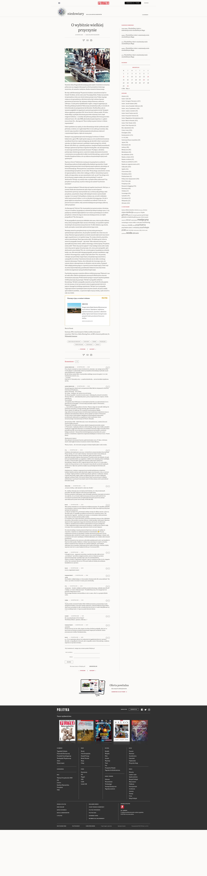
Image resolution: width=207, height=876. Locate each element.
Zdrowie (124, 203)
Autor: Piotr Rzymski (128, 125)
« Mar (123, 88)
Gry (106, 765)
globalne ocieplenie (127, 217)
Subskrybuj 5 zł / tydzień (132, 2)
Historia (131, 772)
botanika (131, 210)
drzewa (145, 210)
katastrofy (86, 341)
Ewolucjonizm (126, 135)
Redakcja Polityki (61, 804)
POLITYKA (125, 181)
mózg (123, 225)
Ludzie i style (132, 774)
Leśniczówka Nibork (90, 826)
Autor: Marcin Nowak (128, 120)
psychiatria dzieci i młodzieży (130, 227)
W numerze (59, 748)
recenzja (131, 230)
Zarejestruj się (93, 666)
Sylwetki (124, 196)
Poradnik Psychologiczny (64, 756)
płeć (127, 230)
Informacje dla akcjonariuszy (96, 818)
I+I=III (123, 137)
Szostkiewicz (132, 756)
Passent (131, 751)
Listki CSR (84, 784)
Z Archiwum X (89, 344)
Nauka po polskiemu (128, 162)
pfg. (66, 450)
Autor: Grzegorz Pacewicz (129, 101)
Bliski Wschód (85, 758)
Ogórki (124, 169)
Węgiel (83, 777)
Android (125, 810)
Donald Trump (85, 756)
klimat (128, 220)
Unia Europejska (85, 753)
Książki (107, 751)
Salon (58, 761)
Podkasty (131, 784)
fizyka (142, 212)
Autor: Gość (125, 99)
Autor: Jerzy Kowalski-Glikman (131, 106)
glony (135, 217)
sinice (143, 230)
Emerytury (84, 772)
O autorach (145, 14)
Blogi (130, 748)
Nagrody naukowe (110, 789)
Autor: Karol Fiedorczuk (129, 113)
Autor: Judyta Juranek (128, 111)
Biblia (127, 210)
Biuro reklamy (60, 807)
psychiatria (140, 225)
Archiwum (132, 789)
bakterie (124, 210)
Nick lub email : (69, 652)
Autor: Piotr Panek (127, 123)
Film (106, 756)
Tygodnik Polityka (62, 751)
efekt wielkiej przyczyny (74, 341)
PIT (82, 774)
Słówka (124, 191)
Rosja (82, 761)
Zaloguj (146, 2)
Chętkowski (132, 761)
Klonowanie (125, 145)
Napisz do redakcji (61, 809)
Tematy (131, 793)
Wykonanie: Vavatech (122, 826)
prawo (134, 225)
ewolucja (129, 212)
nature (126, 225)
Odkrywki (124, 167)
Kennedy (94, 341)
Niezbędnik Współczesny (64, 758)
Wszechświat (108, 782)
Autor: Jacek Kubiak (128, 103)
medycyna (143, 219)
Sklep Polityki (133, 798)
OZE (82, 779)
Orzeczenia (125, 171)
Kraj (58, 774)
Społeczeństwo (133, 777)
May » (128, 88)
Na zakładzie (125, 154)
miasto (130, 222)
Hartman (131, 753)
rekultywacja (136, 230)
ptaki (124, 230)
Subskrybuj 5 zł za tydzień (118, 691)
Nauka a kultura (126, 159)
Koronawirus (60, 769)
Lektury (124, 147)
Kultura (107, 748)
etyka (123, 212)
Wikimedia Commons (71, 336)
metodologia (125, 222)
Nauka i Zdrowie (109, 776)
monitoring (146, 222)
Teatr (106, 763)
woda (129, 232)
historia (143, 217)
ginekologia (145, 215)
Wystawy (107, 761)
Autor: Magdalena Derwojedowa (131, 118)
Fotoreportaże (133, 786)
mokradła (139, 222)
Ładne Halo (110, 826)
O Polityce (59, 815)
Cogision (105, 826)
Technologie (108, 784)
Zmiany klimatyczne (111, 786)
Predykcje (125, 184)
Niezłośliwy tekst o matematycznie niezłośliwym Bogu (133, 29)
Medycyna (125, 150)
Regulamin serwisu (94, 804)
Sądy (58, 790)
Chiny (82, 763)
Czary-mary (125, 130)
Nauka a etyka (126, 157)
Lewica (59, 782)
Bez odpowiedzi (126, 128)
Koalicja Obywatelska (63, 785)
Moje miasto (132, 782)
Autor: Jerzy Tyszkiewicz (129, 108)
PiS (58, 780)
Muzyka (107, 753)
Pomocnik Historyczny (63, 753)
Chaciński (132, 758)
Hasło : (71, 657)
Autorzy (131, 791)
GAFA (82, 782)
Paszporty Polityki (110, 768)
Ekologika (124, 133)
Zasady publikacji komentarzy (96, 807)
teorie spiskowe (79, 344)
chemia (136, 210)
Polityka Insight (76, 826)
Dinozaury (141, 210)
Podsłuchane (125, 176)
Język (123, 142)
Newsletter (124, 709)
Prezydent (60, 787)
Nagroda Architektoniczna (112, 770)
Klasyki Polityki (133, 779)
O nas (130, 796)
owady (130, 225)
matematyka (134, 220)
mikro (134, 222)
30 (128, 86)
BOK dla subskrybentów (63, 812)
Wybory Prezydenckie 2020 (64, 778)
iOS (121, 810)
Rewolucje (125, 188)
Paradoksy (125, 174)
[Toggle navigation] (59, 3)
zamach (98, 344)
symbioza (124, 233)
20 (144, 80)
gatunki (125, 215)
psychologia (103, 341)
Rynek (82, 769)
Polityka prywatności (94, 809)
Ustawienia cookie (93, 815)
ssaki (146, 230)
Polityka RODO (92, 812)
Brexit (82, 751)
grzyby (139, 217)
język (146, 217)
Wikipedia (125, 201)
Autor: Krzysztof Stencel (129, 116)
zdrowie (135, 233)
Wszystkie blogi (133, 763)
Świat (82, 748)
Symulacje (125, 198)
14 (148, 77)
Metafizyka (125, 152)
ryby (140, 230)
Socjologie (125, 193)
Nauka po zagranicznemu (129, 164)
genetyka (139, 215)
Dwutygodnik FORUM (61, 826)
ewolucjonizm (137, 212)
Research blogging (127, 186)
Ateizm (124, 96)
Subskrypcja (133, 709)
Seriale (107, 758)
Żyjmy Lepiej (60, 763)
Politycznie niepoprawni (129, 179)
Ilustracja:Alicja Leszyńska (129, 140)
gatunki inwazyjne (132, 215)
